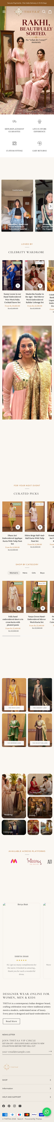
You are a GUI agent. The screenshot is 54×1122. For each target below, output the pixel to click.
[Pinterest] (9, 1106)
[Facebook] (3, 1106)
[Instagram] (14, 1106)
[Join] (49, 1051)
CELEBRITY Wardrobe (26, 252)
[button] (51, 206)
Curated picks (26, 493)
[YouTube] (20, 1106)
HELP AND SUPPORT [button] (11, 1097)
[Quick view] (18, 285)
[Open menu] (6, 11)
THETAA (7, 1119)
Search (20, 1119)
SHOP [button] (4, 1080)
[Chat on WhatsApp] (46, 1112)
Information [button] (7, 1088)
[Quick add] (19, 608)
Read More (11, 1021)
